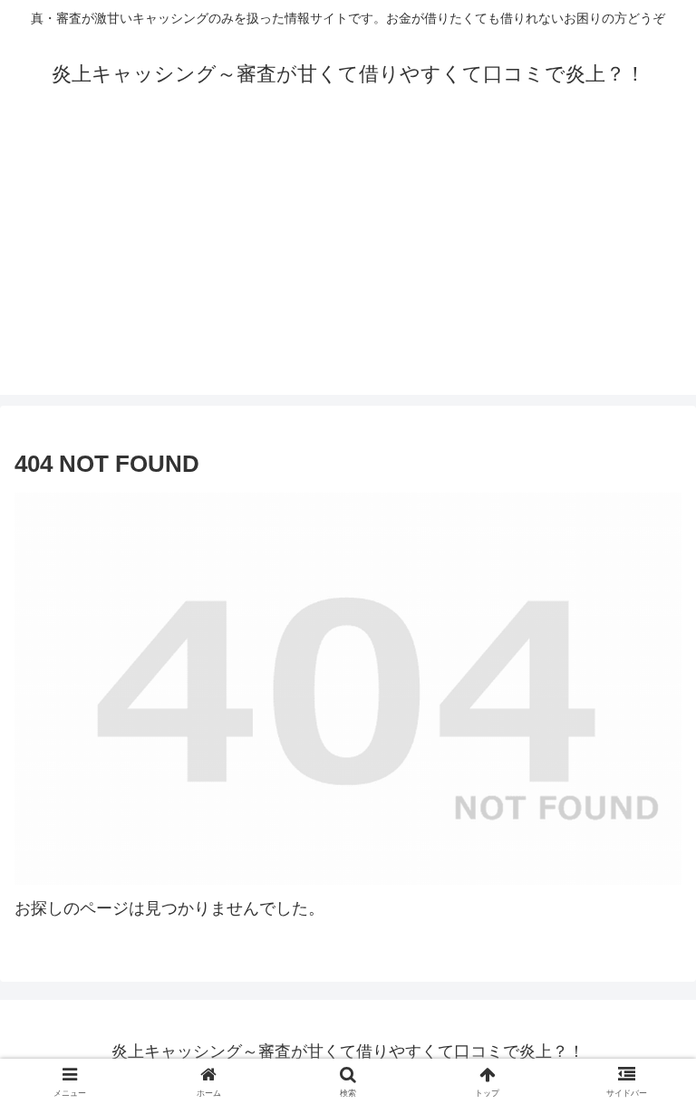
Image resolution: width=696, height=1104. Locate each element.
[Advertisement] (348, 268)
